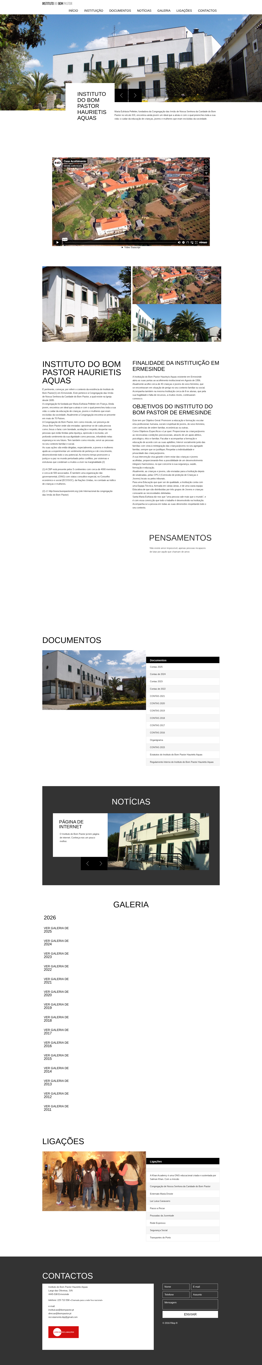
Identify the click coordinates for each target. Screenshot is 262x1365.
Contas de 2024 (158, 674)
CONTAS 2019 (157, 710)
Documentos (120, 10)
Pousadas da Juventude (162, 1215)
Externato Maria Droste (161, 1193)
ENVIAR (190, 1314)
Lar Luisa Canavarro (160, 1201)
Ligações (184, 10)
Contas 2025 (156, 667)
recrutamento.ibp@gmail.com (63, 1317)
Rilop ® (174, 1323)
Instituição (93, 10)
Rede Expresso (157, 1223)
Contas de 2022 (158, 688)
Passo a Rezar (157, 1208)
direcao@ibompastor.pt (59, 1313)
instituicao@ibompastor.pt (61, 1309)
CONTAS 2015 (157, 747)
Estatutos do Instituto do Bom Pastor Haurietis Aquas (176, 754)
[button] (121, 95)
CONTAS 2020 (157, 703)
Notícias (144, 10)
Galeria (163, 10)
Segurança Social (158, 1230)
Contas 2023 (156, 681)
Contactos (207, 10)
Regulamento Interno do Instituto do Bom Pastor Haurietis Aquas (182, 762)
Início (73, 10)
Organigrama (156, 740)
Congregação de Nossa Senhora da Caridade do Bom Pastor (180, 1186)
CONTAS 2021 (157, 696)
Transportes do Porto (160, 1237)
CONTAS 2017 (157, 725)
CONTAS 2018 (157, 718)
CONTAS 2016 (157, 732)
